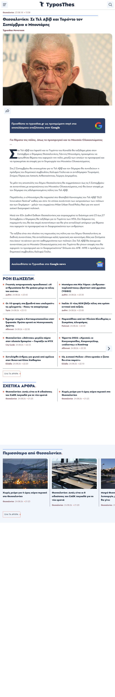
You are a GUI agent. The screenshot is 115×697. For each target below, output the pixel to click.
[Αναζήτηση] (110, 4)
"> (44, 126)
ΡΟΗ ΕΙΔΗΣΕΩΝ (18, 279)
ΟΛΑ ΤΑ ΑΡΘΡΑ (11, 373)
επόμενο (109, 348)
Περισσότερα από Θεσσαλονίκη (32, 453)
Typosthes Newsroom (13, 30)
